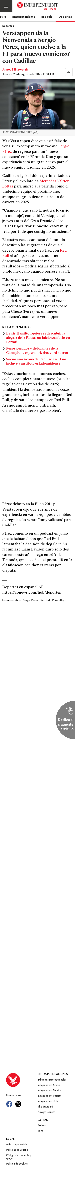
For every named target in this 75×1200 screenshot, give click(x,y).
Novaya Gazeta (46, 1112)
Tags (40, 1131)
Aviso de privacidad (17, 1144)
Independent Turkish (49, 1090)
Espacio (46, 16)
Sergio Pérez (30, 600)
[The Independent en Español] (37, 6)
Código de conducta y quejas (18, 1157)
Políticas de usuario (17, 1150)
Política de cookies (17, 1163)
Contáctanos (13, 1095)
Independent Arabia (49, 1085)
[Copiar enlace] (69, 72)
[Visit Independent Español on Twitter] (18, 1104)
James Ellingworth (15, 69)
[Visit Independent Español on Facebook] (9, 1104)
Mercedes (48, 181)
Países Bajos (59, 600)
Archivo (42, 1125)
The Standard (45, 1106)
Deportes (65, 16)
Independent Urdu (48, 1101)
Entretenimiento (23, 16)
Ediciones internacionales (52, 1079)
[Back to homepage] (22, 1080)
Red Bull (45, 600)
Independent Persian (49, 1096)
